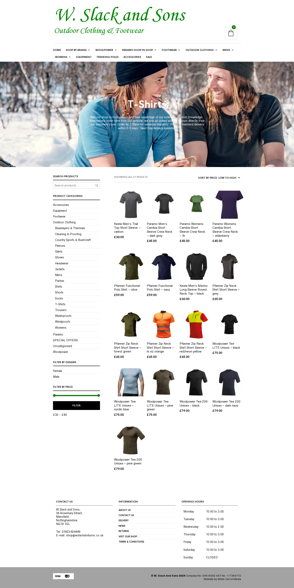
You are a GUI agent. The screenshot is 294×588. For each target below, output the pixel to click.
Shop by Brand (76, 50)
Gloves (59, 257)
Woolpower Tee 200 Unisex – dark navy (226, 403)
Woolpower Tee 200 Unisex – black (194, 403)
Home (57, 50)
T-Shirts (60, 304)
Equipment (84, 57)
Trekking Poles (107, 57)
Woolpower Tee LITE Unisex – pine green (160, 405)
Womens (61, 57)
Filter (76, 405)
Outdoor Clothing (200, 50)
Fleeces (60, 245)
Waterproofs (63, 315)
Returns (124, 531)
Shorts (59, 292)
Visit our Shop (128, 536)
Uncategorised (62, 346)
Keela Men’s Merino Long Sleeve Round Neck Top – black (194, 289)
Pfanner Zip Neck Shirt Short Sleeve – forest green (127, 347)
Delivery (124, 520)
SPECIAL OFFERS (65, 340)
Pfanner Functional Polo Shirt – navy (160, 287)
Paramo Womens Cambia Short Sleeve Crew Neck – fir (192, 229)
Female (57, 371)
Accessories (132, 57)
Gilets (58, 251)
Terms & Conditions (131, 541)
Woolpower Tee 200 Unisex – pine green (128, 461)
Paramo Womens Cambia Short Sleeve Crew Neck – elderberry (225, 229)
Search (96, 185)
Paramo (58, 334)
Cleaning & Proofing (68, 234)
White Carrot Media (229, 579)
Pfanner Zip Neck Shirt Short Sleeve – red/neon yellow (193, 347)
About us (125, 510)
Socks (59, 298)
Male (56, 376)
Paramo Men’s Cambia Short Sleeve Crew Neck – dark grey (159, 229)
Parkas (59, 280)
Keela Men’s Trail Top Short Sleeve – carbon (127, 227)
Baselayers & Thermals (70, 228)
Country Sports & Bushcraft (73, 240)
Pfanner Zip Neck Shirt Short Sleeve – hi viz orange (160, 347)
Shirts (58, 286)
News (122, 526)
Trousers (61, 310)
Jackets (60, 269)
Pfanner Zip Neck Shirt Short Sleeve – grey (226, 289)
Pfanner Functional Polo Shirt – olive (127, 287)
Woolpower (104, 50)
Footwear (169, 50)
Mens (226, 50)
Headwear (61, 263)
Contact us (126, 515)
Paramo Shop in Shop (137, 50)
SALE (149, 57)
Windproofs (62, 321)
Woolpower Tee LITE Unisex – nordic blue (125, 405)
